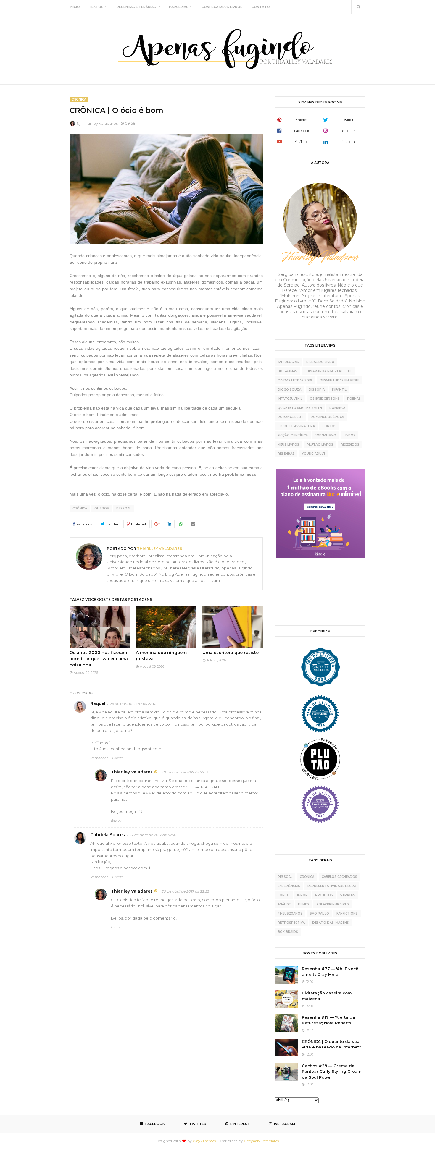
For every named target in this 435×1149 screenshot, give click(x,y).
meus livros (288, 444)
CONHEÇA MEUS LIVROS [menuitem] (222, 7)
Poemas (354, 399)
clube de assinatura (296, 426)
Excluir (117, 758)
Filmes (303, 904)
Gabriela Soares (107, 834)
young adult (314, 454)
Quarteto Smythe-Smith (300, 408)
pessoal (123, 508)
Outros (101, 508)
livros (349, 435)
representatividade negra (331, 886)
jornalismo (325, 435)
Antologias (288, 362)
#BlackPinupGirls (332, 904)
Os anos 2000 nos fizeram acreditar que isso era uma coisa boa (99, 659)
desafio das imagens (330, 923)
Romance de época (327, 417)
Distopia (317, 389)
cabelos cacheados (339, 877)
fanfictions (347, 913)
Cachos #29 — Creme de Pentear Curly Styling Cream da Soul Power (332, 1071)
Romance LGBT (290, 417)
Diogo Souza (289, 389)
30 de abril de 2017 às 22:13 (185, 772)
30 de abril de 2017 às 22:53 (185, 891)
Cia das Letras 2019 (295, 380)
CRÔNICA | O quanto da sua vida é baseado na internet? (331, 1044)
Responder (99, 758)
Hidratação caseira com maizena (327, 996)
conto (284, 895)
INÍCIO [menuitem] (75, 7)
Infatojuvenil (290, 399)
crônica (79, 508)
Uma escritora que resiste (230, 652)
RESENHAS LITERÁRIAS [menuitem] (136, 7)
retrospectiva (291, 923)
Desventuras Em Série (339, 380)
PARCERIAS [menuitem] (178, 7)
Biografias (287, 371)
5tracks (347, 895)
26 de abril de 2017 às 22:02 (133, 703)
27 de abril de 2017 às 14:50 (152, 835)
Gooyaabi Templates (261, 1141)
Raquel (97, 703)
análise (284, 904)
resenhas (286, 454)
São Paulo (319, 913)
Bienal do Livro (320, 362)
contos (329, 426)
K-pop (302, 895)
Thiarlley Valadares (100, 123)
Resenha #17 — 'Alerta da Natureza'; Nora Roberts (328, 1020)
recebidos (350, 444)
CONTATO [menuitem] (261, 7)
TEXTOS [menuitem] (96, 7)
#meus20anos (290, 913)
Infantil (339, 389)
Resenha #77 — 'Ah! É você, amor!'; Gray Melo (330, 971)
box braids (288, 932)
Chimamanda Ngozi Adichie (328, 371)
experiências (289, 886)
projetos (324, 895)
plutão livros (320, 444)
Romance (337, 408)
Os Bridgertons (325, 399)
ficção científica (293, 435)
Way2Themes (204, 1141)
